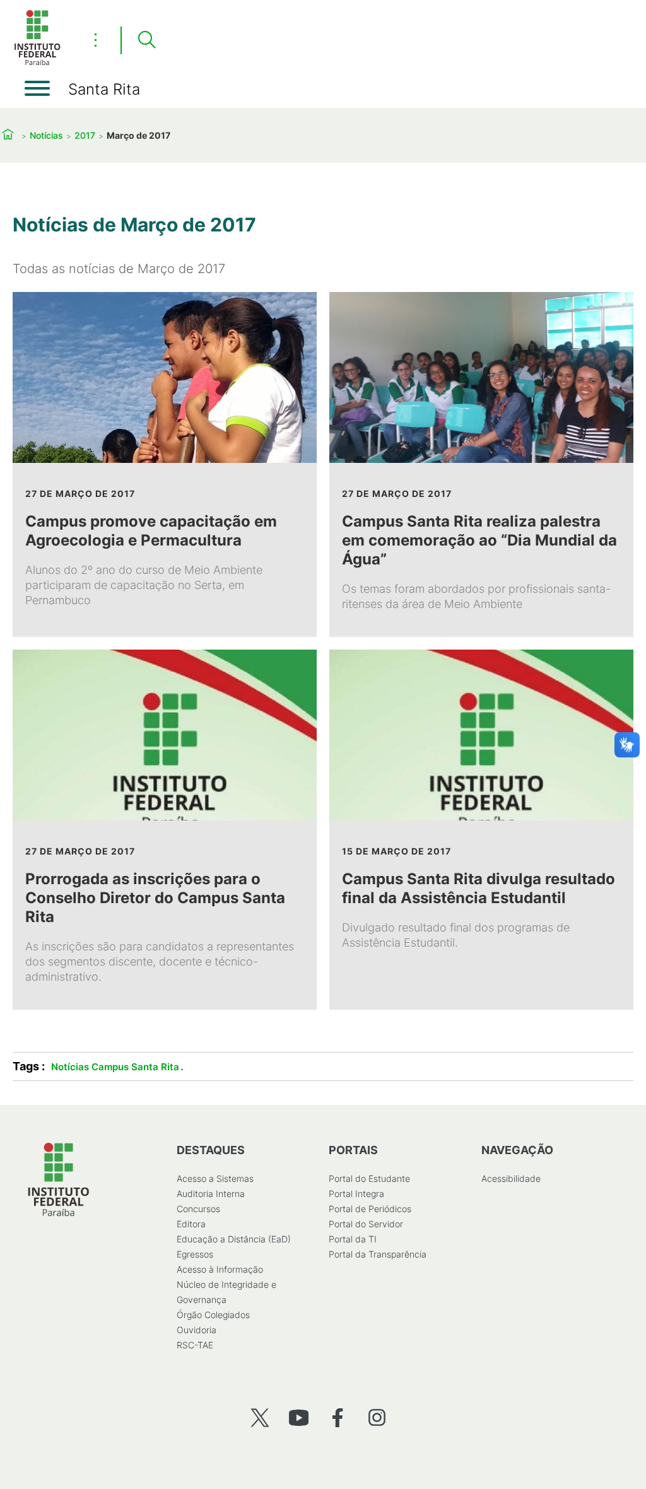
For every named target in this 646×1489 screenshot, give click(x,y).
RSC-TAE (195, 1345)
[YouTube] (299, 1417)
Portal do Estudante (369, 1178)
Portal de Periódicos (370, 1208)
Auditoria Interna (211, 1193)
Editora (191, 1223)
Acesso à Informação (220, 1269)
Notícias (46, 135)
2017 (84, 135)
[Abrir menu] (37, 88)
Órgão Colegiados (213, 1314)
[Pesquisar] (146, 40)
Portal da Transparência (377, 1254)
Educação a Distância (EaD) (234, 1239)
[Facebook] (338, 1417)
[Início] (37, 62)
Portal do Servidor (366, 1223)
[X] (259, 1417)
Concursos (198, 1208)
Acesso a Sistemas (215, 1178)
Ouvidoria (196, 1329)
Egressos (195, 1254)
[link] (165, 464)
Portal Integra (356, 1193)
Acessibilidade (511, 1178)
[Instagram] (377, 1417)
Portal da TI (353, 1239)
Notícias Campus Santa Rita (115, 1066)
